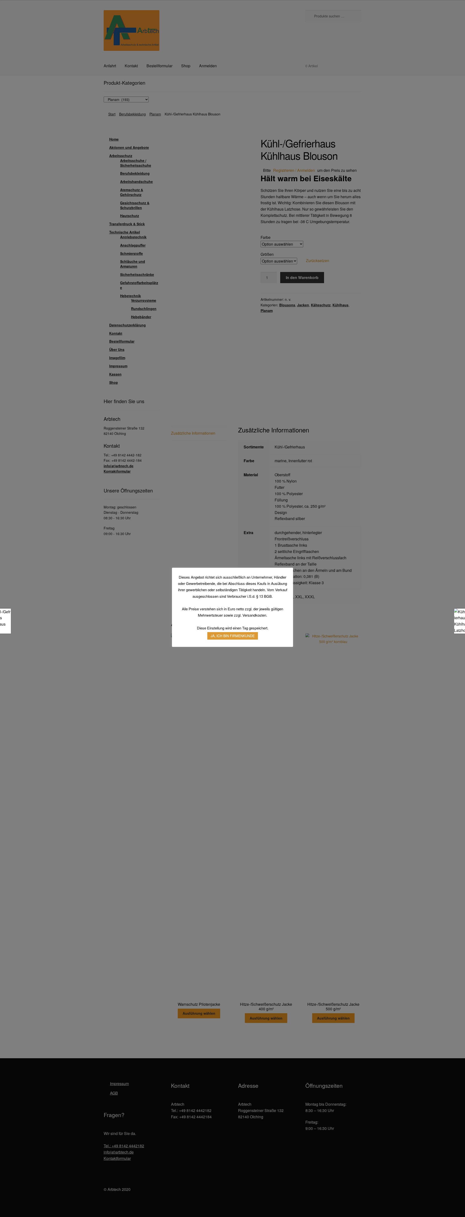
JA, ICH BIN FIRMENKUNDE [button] (233, 635)
